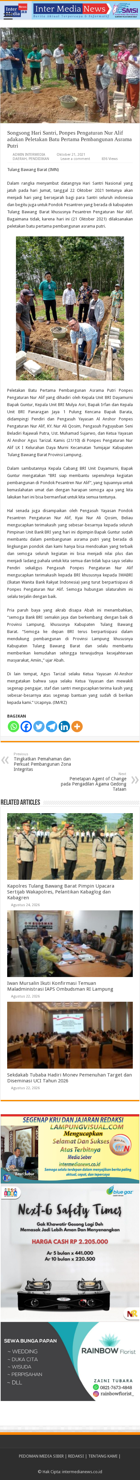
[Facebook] (26, 726)
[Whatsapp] (13, 726)
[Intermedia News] (70, 10)
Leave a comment (75, 159)
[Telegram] (51, 726)
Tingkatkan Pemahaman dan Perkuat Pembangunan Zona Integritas (42, 762)
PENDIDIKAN (39, 159)
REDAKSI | (78, 1456)
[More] (77, 726)
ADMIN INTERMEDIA (29, 154)
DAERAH (20, 159)
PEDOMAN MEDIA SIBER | (43, 1456)
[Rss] (70, 1464)
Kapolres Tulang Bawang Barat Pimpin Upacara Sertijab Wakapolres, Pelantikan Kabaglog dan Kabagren (60, 892)
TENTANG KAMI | (104, 1456)
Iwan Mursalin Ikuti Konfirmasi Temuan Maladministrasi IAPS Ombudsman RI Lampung (60, 986)
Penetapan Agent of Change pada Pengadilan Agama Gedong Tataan (93, 782)
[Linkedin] (64, 726)
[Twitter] (39, 726)
